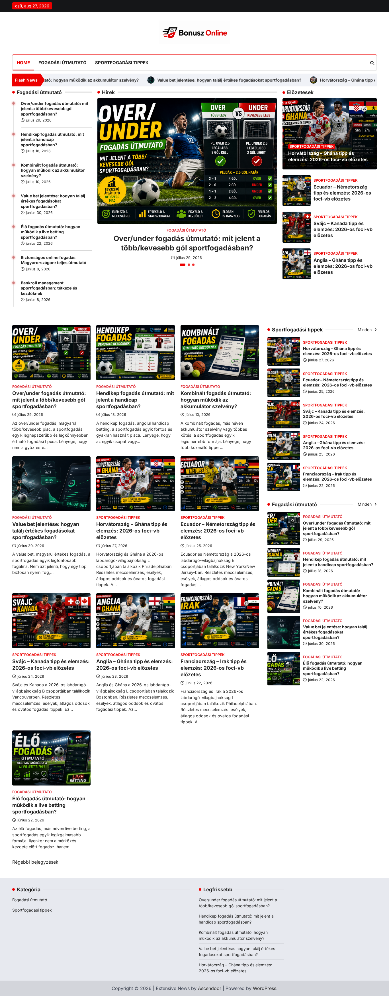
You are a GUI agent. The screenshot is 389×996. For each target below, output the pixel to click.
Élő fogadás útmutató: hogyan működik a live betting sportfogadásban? (50, 232)
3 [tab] (193, 265)
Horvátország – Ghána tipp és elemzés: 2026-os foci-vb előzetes (304, 80)
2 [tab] (189, 265)
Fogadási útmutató (62, 62)
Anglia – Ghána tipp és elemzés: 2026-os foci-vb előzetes (343, 266)
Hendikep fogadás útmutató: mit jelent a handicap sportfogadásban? (52, 139)
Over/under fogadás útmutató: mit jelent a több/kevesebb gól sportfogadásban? (54, 108)
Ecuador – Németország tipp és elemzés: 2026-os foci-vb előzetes (342, 192)
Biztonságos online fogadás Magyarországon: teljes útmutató (53, 260)
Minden (365, 329)
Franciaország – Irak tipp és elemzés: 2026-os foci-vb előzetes (214, 667)
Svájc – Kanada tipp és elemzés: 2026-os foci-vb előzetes (343, 229)
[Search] (372, 63)
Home (23, 62)
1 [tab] (182, 265)
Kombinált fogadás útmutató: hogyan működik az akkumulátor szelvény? (53, 170)
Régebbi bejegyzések (35, 862)
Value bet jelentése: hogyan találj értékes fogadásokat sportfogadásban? (149, 80)
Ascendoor (209, 988)
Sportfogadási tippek (122, 62)
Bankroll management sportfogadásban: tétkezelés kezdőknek (49, 288)
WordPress (264, 988)
